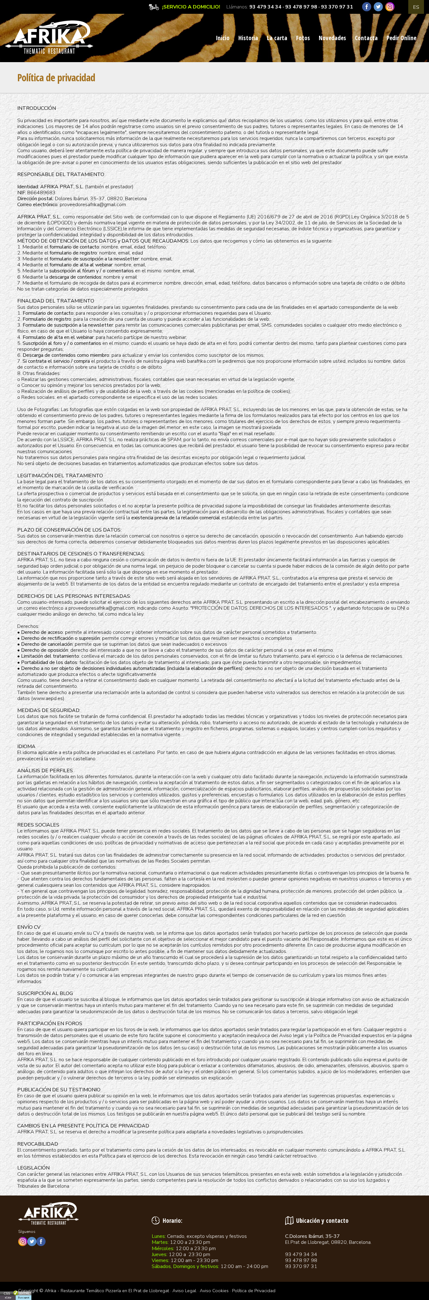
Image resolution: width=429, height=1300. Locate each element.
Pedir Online (401, 38)
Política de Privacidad (253, 1290)
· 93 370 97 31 (335, 6)
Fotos (303, 38)
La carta (277, 38)
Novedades (332, 38)
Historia (248, 38)
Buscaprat (23, 1297)
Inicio (223, 38)
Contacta (366, 38)
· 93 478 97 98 (299, 6)
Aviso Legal (184, 1290)
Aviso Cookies (214, 1290)
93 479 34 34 (265, 6)
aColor (8, 1297)
